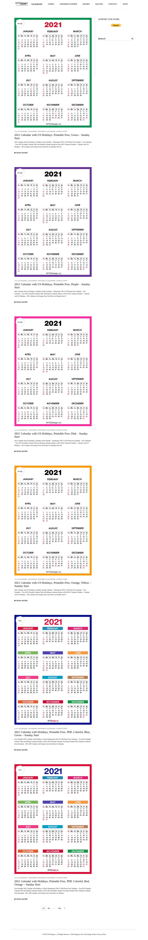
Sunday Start (61, 131)
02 (49, 908)
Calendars (32, 131)
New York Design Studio (88, 934)
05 (59, 908)
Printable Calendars (46, 131)
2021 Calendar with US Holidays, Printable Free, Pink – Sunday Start (51, 435)
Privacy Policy (101, 934)
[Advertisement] (116, 63)
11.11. (20, 620)
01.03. (20, 23)
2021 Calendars (20, 131)
